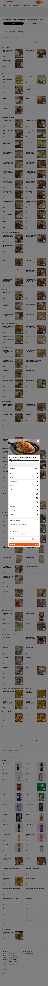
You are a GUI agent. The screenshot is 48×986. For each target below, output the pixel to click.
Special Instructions (15, 520)
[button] (24, 447)
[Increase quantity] (37, 539)
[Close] (38, 441)
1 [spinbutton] (35, 538)
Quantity (12, 538)
